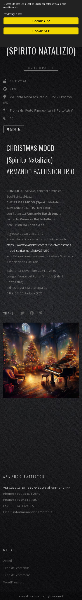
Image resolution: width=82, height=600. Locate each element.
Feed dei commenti (17, 575)
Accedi (7, 561)
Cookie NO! (40, 31)
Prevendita (14, 129)
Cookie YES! (41, 21)
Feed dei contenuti (16, 568)
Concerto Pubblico (41, 68)
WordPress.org (13, 582)
